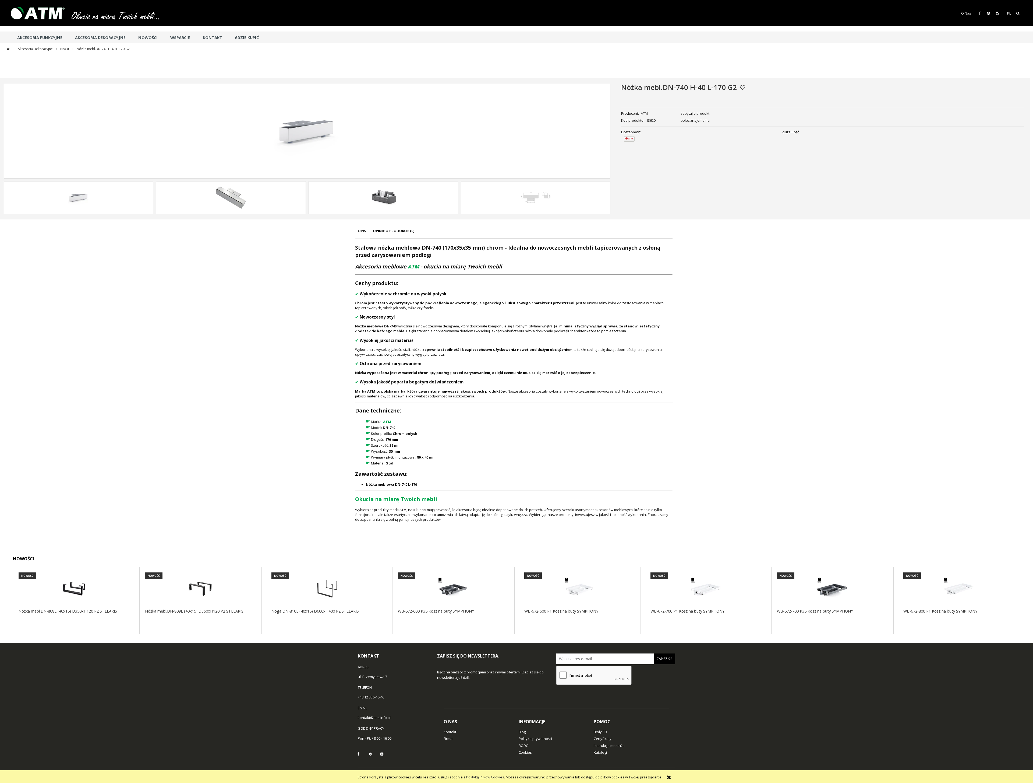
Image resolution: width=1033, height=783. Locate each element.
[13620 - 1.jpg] (231, 197)
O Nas (966, 13)
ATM (644, 113)
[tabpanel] (514, 383)
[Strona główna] (40, 13)
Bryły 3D (600, 731)
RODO (524, 745)
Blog (522, 731)
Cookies (525, 752)
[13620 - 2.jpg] (383, 197)
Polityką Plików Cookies (485, 777)
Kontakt (450, 731)
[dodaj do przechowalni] (742, 87)
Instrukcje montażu (609, 745)
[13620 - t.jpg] (535, 197)
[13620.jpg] (78, 197)
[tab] (362, 233)
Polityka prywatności (535, 738)
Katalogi (600, 752)
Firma (448, 738)
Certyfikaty (602, 738)
